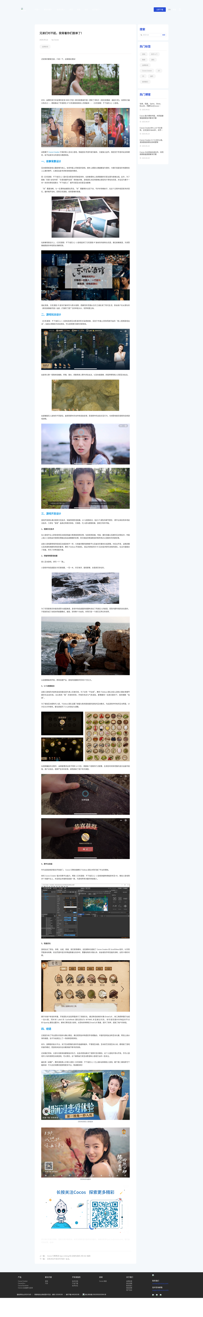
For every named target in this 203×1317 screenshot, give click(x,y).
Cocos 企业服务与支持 (25, 1288)
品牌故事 (129, 1281)
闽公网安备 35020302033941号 (95, 1294)
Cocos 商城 (103, 1281)
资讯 (71, 9)
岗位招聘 (129, 1283)
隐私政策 (129, 1288)
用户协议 (129, 1290)
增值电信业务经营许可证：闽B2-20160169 (48, 1294)
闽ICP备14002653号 (72, 1294)
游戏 (46, 1281)
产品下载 (75, 1283)
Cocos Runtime (23, 1285)
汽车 (46, 1283)
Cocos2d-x (21, 1283)
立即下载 (159, 9)
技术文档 (75, 1281)
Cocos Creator (54, 152)
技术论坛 (75, 1285)
